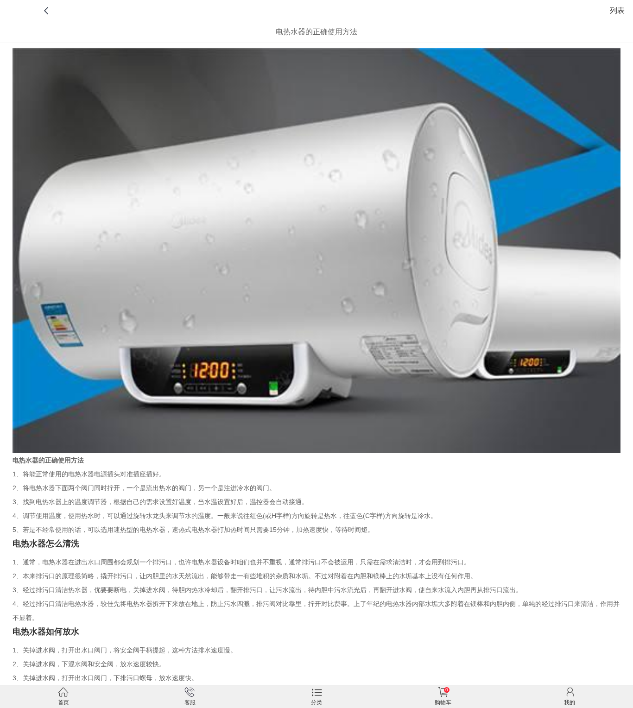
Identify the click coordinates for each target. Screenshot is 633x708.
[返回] (47, 10)
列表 (617, 10)
